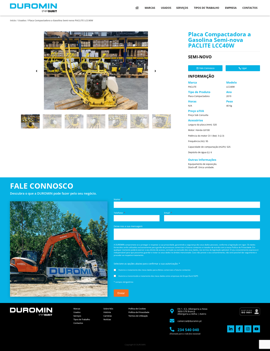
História (107, 312)
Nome (117, 199)
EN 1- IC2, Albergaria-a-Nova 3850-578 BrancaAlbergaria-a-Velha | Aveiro (192, 311)
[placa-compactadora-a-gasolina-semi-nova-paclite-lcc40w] (96, 70)
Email (167, 212)
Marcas (76, 308)
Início (13, 20)
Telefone (118, 212)
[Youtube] (256, 328)
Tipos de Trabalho (81, 319)
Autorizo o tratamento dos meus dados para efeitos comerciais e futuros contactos (154, 270)
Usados (22, 20)
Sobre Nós (108, 308)
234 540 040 (188, 329)
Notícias (107, 319)
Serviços (77, 315)
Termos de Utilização (138, 315)
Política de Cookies (137, 308)
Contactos (78, 323)
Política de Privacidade (138, 312)
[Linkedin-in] (230, 328)
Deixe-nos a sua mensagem (128, 226)
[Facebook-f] (239, 328)
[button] (36, 71)
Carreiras (107, 315)
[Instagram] (247, 328)
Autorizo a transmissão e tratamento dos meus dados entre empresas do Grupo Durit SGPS (158, 276)
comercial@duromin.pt (190, 321)
